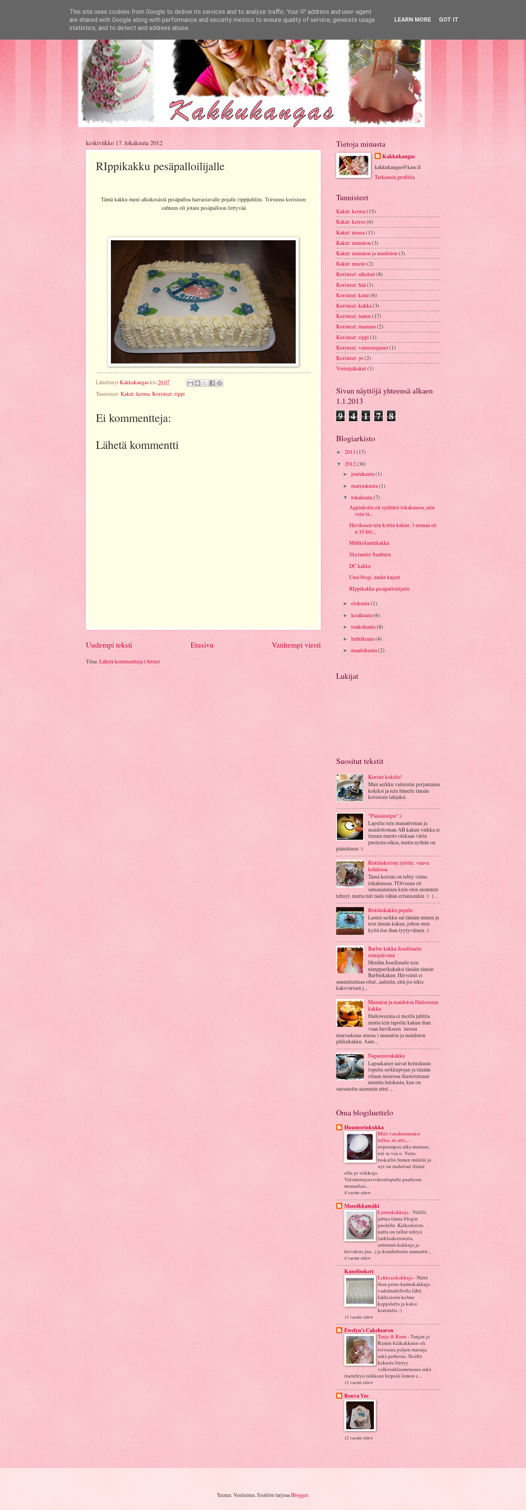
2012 (351, 463)
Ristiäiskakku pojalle (390, 910)
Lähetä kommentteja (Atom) (129, 661)
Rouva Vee (356, 1396)
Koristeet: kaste (352, 295)
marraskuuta (365, 485)
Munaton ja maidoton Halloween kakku (403, 1005)
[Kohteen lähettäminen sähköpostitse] (190, 383)
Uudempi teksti (109, 645)
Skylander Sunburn (370, 554)
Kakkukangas (398, 156)
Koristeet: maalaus (356, 326)
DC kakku (360, 565)
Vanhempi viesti (296, 645)
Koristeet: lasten (353, 316)
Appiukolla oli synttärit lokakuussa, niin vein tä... (392, 510)
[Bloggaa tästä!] (197, 383)
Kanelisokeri (359, 1271)
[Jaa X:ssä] (205, 383)
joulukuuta (363, 473)
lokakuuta (362, 497)
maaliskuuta (364, 650)
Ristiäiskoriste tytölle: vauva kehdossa (398, 866)
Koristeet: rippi (168, 393)
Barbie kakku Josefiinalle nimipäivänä (395, 952)
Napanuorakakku (386, 1055)
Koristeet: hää (351, 284)
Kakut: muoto (351, 263)
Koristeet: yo (350, 358)
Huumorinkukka (364, 1127)
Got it (449, 19)
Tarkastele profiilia (395, 177)
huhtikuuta (363, 638)
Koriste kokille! (385, 776)
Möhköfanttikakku (369, 542)
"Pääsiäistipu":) (385, 815)
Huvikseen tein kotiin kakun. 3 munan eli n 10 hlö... (393, 528)
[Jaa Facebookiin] (212, 383)
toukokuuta (364, 626)
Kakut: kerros (350, 221)
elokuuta (361, 603)
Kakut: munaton (353, 242)
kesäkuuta (362, 615)
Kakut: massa (350, 232)
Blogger (299, 1494)
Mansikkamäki (361, 1206)
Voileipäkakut (351, 368)
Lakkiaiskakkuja (396, 1277)
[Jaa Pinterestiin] (219, 383)
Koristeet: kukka (354, 305)
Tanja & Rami (393, 1336)
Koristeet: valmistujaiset (362, 347)
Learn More (412, 19)
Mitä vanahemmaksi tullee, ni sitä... (399, 1136)
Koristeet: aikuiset (355, 274)
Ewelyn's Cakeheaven (369, 1330)
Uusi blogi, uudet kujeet (374, 577)
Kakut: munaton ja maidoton (366, 253)
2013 (351, 451)
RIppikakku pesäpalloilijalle (379, 588)
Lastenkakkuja (394, 1212)
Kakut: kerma (135, 393)
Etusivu (202, 645)
